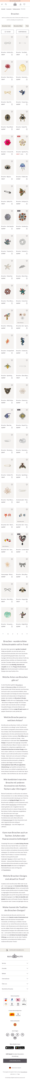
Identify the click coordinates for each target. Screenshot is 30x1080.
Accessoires (13, 804)
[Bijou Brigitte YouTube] (15, 1037)
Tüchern (18, 815)
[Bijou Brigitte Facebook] (17, 1034)
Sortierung (22, 31)
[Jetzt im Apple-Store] (9, 1047)
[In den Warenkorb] (12, 54)
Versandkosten (24, 1072)
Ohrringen (6, 815)
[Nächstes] (26, 633)
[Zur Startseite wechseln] (15, 4)
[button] (20, 4)
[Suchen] (6, 4)
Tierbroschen (19, 700)
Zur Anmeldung (15, 1060)
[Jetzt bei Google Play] (20, 1047)
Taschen (10, 859)
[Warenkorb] (28, 4)
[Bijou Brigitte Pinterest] (22, 1034)
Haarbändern (7, 870)
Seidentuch (8, 824)
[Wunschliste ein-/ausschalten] (12, 37)
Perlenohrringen (7, 820)
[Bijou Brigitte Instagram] (12, 1034)
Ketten (11, 815)
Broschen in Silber (11, 687)
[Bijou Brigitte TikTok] (8, 1034)
